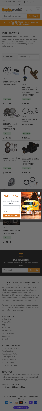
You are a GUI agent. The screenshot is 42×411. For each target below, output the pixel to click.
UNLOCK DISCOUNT (11, 215)
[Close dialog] (39, 193)
